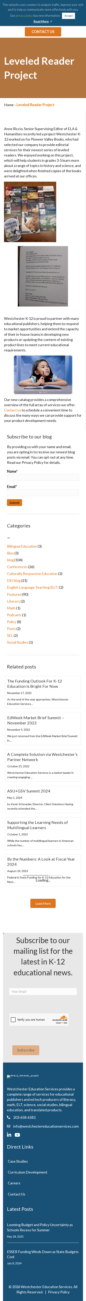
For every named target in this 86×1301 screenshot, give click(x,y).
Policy (11, 621)
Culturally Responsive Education (32, 573)
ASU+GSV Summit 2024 (28, 790)
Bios (10, 553)
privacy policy (24, 15)
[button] (43, 903)
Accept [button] (68, 15)
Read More (41, 21)
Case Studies (18, 1161)
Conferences (17, 567)
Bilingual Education (22, 546)
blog (10, 560)
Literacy (13, 601)
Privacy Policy (59, 1292)
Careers (14, 1183)
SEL (10, 635)
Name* (12, 471)
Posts (11, 628)
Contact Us (16, 1194)
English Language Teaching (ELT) (33, 587)
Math (11, 608)
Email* (12, 486)
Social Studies (17, 642)
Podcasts (14, 615)
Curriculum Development (27, 1172)
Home (9, 105)
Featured (14, 594)
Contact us (12, 410)
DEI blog (14, 580)
